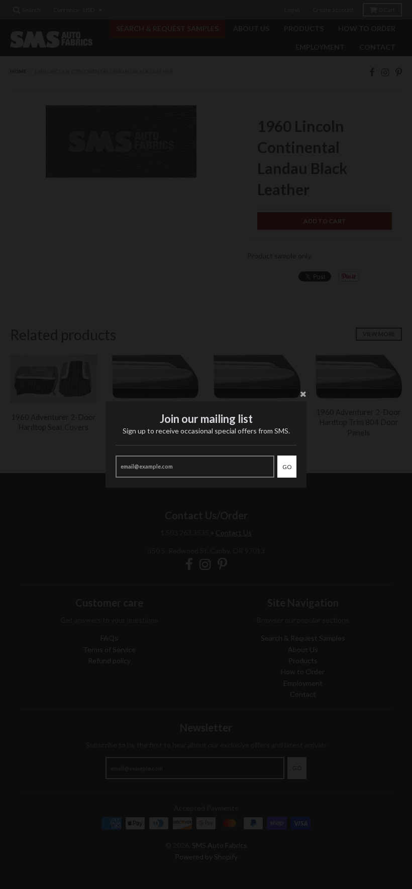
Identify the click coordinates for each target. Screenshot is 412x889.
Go (286, 467)
